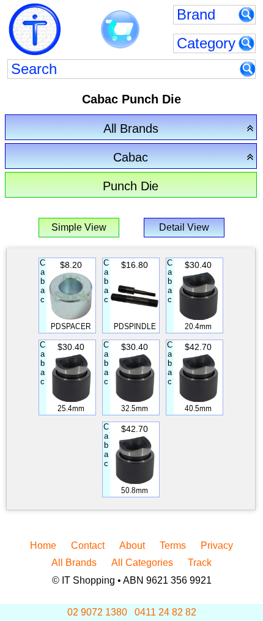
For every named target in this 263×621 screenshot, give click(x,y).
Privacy (217, 545)
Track (200, 562)
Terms (173, 545)
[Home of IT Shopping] (34, 29)
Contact (88, 545)
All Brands (74, 562)
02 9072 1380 (97, 612)
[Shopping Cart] (120, 30)
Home (43, 545)
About (132, 545)
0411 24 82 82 (165, 612)
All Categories (142, 562)
